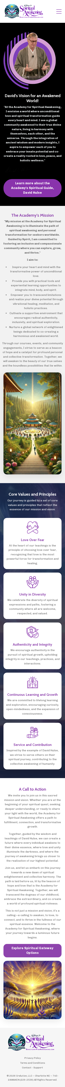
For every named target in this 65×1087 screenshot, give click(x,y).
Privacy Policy (32, 1058)
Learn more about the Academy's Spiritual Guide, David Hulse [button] (32, 188)
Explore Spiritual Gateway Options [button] (32, 950)
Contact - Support (32, 1067)
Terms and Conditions (32, 1062)
